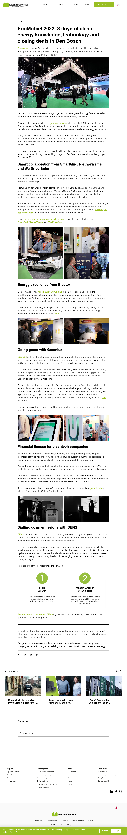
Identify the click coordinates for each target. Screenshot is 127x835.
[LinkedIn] (111, 791)
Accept (116, 831)
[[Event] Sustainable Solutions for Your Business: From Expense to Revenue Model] (104, 686)
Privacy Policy (14, 832)
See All (119, 671)
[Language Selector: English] (119, 5)
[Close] (124, 831)
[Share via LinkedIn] (31, 654)
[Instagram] (121, 791)
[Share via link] (37, 654)
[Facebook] (116, 791)
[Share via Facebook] (19, 654)
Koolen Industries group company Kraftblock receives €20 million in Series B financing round (61, 701)
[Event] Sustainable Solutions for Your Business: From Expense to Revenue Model (103, 701)
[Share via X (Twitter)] (25, 654)
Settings (105, 831)
